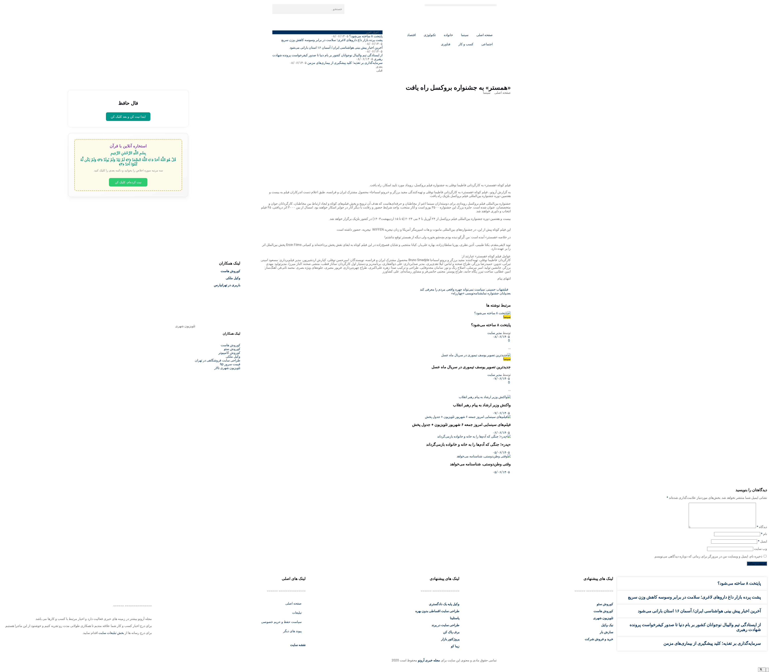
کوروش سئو (605, 604)
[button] (461, 5)
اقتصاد (411, 35)
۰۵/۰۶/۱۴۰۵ (502, 452)
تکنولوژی (430, 35)
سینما (464, 35)
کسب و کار (465, 44)
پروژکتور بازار (450, 639)
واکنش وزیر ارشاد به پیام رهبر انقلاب (482, 405)
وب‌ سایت (760, 549)
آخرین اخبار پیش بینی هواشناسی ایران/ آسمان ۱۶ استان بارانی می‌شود (336, 47)
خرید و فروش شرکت (599, 639)
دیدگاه (762, 527)
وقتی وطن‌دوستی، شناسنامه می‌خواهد (480, 464)
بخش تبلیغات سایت (111, 633)
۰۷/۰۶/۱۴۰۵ (502, 378)
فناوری (445, 44)
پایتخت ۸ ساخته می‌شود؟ (365, 36)
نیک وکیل (607, 625)
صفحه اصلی (484, 35)
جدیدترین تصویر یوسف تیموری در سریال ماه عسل (471, 367)
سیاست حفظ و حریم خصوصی (281, 622)
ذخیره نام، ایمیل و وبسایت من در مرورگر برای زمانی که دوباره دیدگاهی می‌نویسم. (708, 556)
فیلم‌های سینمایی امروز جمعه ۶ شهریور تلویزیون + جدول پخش (461, 424)
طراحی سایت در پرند (445, 625)
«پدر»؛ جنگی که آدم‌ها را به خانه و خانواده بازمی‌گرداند (468, 444)
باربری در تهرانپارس (227, 285)
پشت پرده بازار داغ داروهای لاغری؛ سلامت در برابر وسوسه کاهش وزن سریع (331, 40)
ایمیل (762, 541)
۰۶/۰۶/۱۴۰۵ (502, 433)
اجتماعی (487, 44)
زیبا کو (455, 646)
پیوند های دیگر (292, 631)
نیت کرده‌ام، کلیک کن (128, 182)
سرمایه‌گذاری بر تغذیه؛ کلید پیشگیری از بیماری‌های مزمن (344, 63)
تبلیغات (297, 613)
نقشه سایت (297, 645)
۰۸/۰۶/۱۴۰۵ (502, 337)
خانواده (448, 35)
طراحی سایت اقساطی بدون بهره (437, 611)
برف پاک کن (451, 632)
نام (764, 534)
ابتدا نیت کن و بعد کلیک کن (128, 116)
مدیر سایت (494, 333)
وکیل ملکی (233, 278)
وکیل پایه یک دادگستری (444, 604)
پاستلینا (454, 618)
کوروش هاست (230, 271)
